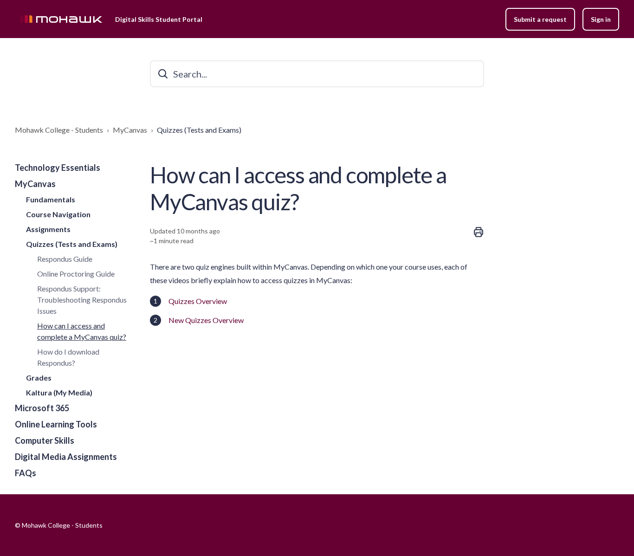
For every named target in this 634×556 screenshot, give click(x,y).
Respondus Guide (64, 258)
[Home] (61, 19)
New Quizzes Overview (206, 320)
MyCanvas (130, 129)
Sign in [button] (601, 19)
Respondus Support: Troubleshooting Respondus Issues (82, 299)
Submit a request (540, 19)
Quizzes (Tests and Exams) (199, 129)
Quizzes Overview (198, 301)
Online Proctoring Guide (76, 273)
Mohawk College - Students (59, 129)
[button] (75, 168)
